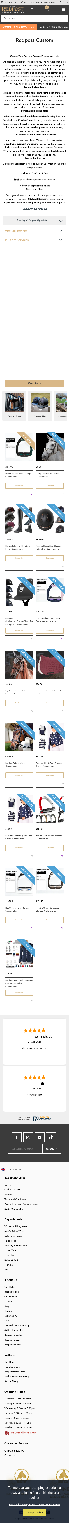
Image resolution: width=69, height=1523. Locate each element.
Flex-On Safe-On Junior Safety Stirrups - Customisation (48, 620)
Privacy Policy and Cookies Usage (21, 1204)
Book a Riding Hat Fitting (16, 1376)
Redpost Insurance (13, 1345)
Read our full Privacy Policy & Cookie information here (34, 1504)
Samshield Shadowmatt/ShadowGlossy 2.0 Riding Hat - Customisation (19, 621)
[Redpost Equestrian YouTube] (40, 1137)
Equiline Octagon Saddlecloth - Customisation (49, 692)
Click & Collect (12, 1190)
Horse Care (10, 1250)
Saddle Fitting (11, 1381)
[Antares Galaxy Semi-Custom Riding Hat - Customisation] (50, 521)
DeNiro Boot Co (40, 96)
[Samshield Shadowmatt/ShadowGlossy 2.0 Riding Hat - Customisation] (19, 593)
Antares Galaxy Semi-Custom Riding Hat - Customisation (48, 547)
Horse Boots (10, 1255)
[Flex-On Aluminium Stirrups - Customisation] (19, 883)
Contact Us (9, 1455)
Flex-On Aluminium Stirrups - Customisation (17, 909)
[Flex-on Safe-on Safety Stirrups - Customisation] (19, 448)
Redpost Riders (11, 1292)
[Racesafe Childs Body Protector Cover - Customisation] (50, 738)
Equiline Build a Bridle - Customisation (15, 764)
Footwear (8, 1265)
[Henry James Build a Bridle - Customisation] (50, 448)
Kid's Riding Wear (13, 1236)
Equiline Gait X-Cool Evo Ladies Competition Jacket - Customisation (19, 983)
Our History (10, 1287)
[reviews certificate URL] (34, 1117)
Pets (6, 1270)
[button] (11, 1170)
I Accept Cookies (34, 1513)
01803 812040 (14, 1450)
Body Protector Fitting (14, 1372)
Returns (8, 1194)
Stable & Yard (11, 1260)
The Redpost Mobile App (16, 1325)
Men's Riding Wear (14, 1231)
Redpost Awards (12, 1340)
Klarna (7, 1321)
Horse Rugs (10, 1241)
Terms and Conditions (15, 1199)
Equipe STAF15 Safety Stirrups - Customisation (49, 837)
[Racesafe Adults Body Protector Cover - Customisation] (19, 810)
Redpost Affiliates (13, 1335)
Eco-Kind (8, 1301)
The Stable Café (12, 1367)
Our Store (9, 1362)
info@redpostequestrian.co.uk (40, 179)
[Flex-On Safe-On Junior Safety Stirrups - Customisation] (50, 593)
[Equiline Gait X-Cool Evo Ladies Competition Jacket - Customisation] (19, 955)
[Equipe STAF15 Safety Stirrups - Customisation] (50, 810)
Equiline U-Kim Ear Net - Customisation (15, 692)
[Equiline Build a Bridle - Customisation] (19, 738)
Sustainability (10, 1316)
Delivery (8, 1185)
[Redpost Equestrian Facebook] (17, 1137)
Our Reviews (10, 1297)
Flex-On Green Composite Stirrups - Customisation (47, 909)
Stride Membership (13, 1209)
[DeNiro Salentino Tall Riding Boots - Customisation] (19, 521)
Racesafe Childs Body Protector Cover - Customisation (49, 764)
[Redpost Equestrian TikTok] (51, 1137)
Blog (6, 1306)
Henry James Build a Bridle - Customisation (48, 475)
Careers (8, 1311)
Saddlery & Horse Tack (15, 1245)
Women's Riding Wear (15, 1226)
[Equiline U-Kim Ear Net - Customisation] (19, 666)
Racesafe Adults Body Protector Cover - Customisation (18, 837)
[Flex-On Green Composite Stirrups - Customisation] (50, 883)
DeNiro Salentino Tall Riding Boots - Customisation (17, 547)
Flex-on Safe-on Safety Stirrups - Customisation (18, 475)
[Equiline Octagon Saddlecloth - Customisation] (50, 666)
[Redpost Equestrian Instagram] (28, 1137)
